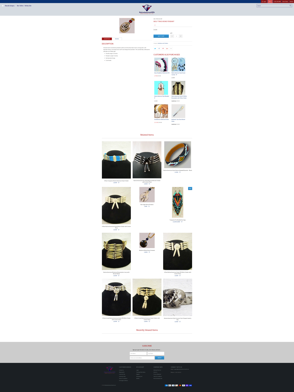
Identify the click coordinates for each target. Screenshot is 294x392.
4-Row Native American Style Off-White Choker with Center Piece (177, 251)
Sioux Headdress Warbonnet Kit (162, 73)
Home (3, 6)
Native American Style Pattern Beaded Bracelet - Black (177, 154)
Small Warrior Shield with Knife (161, 119)
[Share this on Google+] (167, 48)
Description (107, 39)
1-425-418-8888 (277, 1)
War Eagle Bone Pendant (147, 194)
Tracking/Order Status (140, 372)
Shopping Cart (139, 376)
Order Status (285, 1)
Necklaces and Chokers (163, 43)
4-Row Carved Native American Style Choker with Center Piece (147, 297)
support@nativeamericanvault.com (181, 369)
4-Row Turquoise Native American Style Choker (116, 160)
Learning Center (122, 376)
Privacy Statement (157, 374)
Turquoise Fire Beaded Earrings (177, 202)
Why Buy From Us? (157, 370)
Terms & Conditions (123, 378)
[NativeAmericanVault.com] (147, 9)
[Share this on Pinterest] (163, 48)
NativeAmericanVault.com (110, 385)
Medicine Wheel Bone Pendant (147, 240)
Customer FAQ (122, 374)
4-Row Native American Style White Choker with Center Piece (116, 205)
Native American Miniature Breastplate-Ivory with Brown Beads (116, 251)
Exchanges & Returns (123, 380)
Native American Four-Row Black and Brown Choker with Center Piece (147, 159)
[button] (155, 25)
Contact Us (121, 370)
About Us (155, 372)
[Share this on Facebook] (159, 48)
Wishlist (291, 1)
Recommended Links (158, 378)
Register (138, 374)
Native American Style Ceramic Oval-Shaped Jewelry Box (177, 297)
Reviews (117, 39)
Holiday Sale (28, 6)
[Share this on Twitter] (155, 48)
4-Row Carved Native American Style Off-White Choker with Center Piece (116, 297)
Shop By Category (10, 6)
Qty (171, 33)
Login (137, 370)
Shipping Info (121, 372)
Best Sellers (20, 6)
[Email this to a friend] (171, 48)
